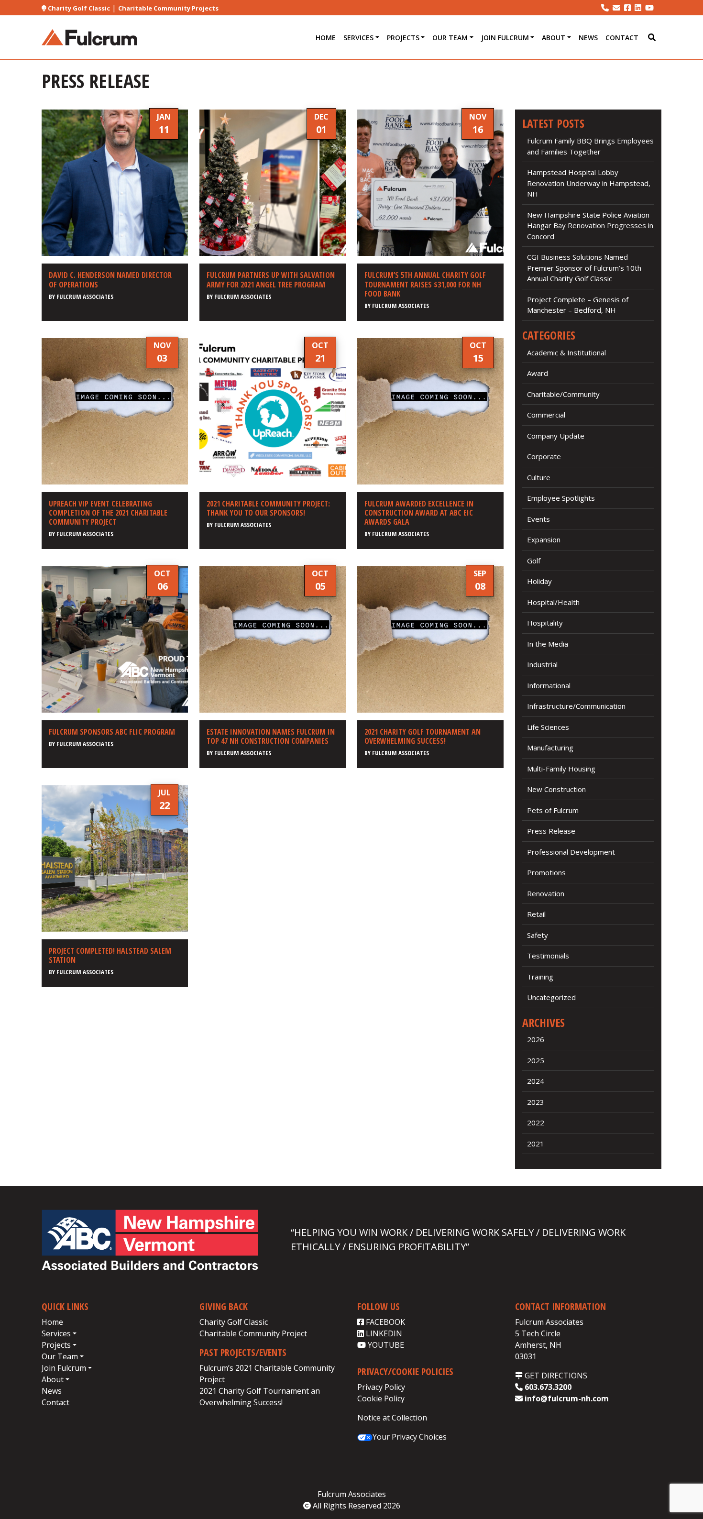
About (553, 37)
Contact (621, 37)
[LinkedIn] (638, 7)
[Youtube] (649, 7)
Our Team (450, 37)
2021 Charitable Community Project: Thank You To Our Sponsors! (268, 508)
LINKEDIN (383, 1333)
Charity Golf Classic (78, 8)
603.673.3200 (547, 1387)
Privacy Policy (381, 1387)
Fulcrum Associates (84, 296)
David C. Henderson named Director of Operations (110, 279)
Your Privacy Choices (410, 1436)
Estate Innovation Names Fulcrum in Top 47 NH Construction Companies (271, 736)
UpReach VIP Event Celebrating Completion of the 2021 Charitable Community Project (108, 512)
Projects (403, 37)
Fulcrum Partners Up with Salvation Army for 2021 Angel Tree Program (271, 279)
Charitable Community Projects (168, 8)
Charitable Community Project (253, 1333)
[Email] (616, 7)
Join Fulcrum (505, 37)
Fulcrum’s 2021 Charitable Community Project (267, 1374)
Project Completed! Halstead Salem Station (110, 955)
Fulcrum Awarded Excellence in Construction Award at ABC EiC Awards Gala (418, 512)
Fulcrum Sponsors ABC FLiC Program (112, 731)
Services (358, 37)
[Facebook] (627, 7)
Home (326, 37)
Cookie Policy (381, 1398)
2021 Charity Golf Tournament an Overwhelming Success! (422, 736)
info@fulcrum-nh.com (566, 1398)
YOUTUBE (385, 1345)
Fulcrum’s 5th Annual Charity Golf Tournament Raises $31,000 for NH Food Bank (425, 284)
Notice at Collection (392, 1417)
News (588, 37)
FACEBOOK (384, 1322)
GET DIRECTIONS (555, 1375)
